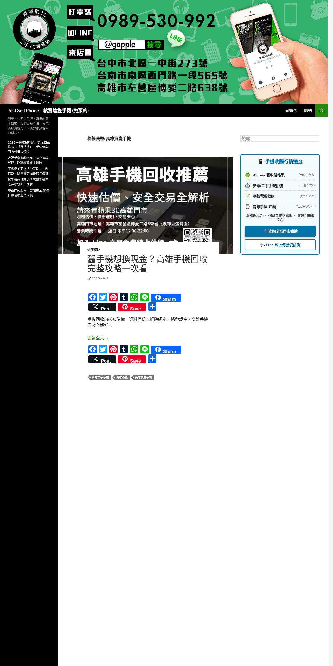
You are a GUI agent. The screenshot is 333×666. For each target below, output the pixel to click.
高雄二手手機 (100, 377)
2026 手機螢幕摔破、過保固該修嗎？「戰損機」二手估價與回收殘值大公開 (29, 147)
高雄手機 (122, 377)
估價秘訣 (291, 110)
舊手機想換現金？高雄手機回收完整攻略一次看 (147, 263)
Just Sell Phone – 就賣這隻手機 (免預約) (48, 110)
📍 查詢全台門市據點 (280, 231)
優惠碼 (307, 110)
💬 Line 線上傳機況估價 (280, 245)
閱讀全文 (98, 337)
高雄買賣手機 (143, 377)
